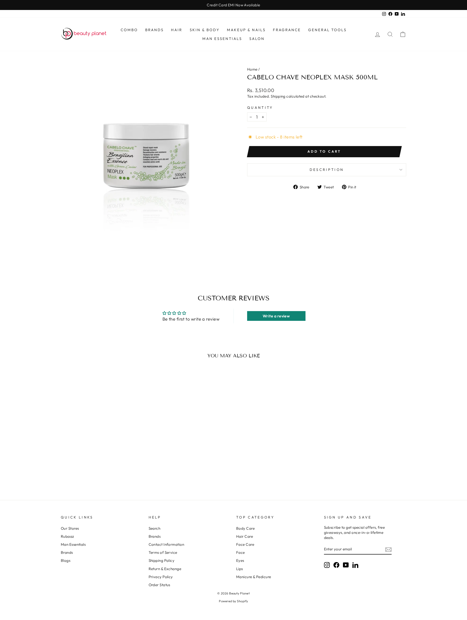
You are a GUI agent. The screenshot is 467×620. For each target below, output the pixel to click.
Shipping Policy (162, 560)
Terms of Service (163, 552)
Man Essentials (222, 38)
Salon (257, 38)
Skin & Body (205, 30)
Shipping (278, 96)
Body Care (245, 528)
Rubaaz (67, 536)
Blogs (65, 560)
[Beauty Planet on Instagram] (327, 565)
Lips (239, 568)
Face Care (245, 544)
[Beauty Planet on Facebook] (336, 565)
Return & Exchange (165, 568)
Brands (154, 30)
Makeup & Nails (246, 30)
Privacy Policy (161, 576)
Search (155, 528)
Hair (176, 30)
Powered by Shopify (233, 601)
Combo (129, 30)
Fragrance (287, 30)
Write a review (276, 316)
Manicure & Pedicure (253, 576)
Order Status (159, 585)
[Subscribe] (388, 549)
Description (327, 169)
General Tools (327, 30)
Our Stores (70, 528)
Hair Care (244, 536)
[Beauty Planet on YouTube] (346, 565)
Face (240, 552)
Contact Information (166, 544)
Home (252, 69)
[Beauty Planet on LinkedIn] (355, 565)
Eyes (240, 560)
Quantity (260, 107)
